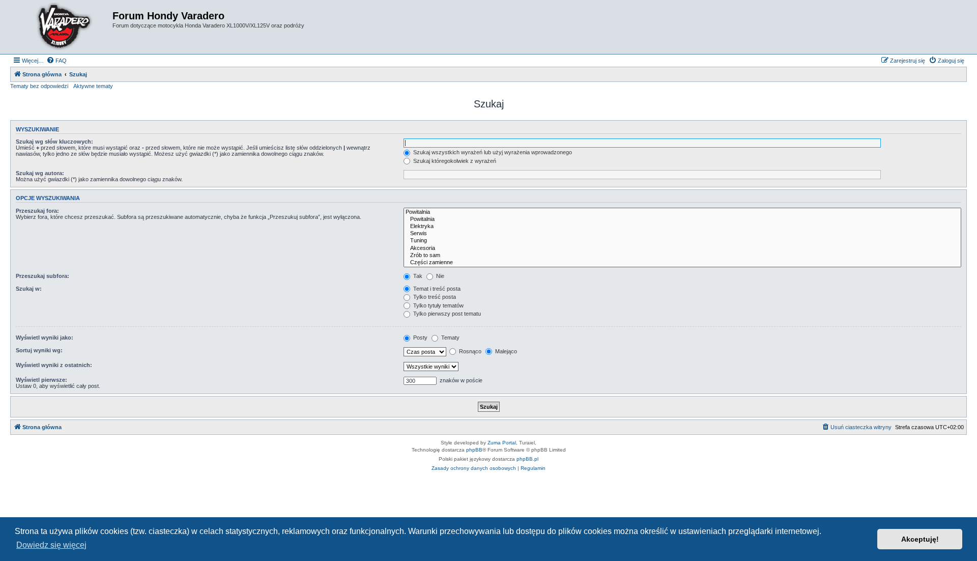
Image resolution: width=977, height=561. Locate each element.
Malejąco (505, 351)
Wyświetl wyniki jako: (44, 337)
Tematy (449, 337)
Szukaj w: (29, 289)
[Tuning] (682, 240)
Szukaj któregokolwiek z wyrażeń (454, 161)
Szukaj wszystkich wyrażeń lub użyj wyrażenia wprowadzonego (492, 152)
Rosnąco (469, 351)
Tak (417, 276)
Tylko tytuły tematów (438, 305)
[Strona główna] (62, 27)
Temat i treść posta (436, 289)
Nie (439, 276)
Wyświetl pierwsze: (41, 380)
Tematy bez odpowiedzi (39, 86)
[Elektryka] (682, 226)
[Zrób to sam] (682, 255)
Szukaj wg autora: (40, 173)
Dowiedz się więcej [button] (51, 545)
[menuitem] (56, 60)
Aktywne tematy (93, 86)
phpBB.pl (527, 459)
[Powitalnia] (682, 212)
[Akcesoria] (682, 248)
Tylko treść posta (434, 297)
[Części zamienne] (682, 262)
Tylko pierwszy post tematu (446, 314)
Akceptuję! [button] (920, 539)
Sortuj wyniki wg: (39, 350)
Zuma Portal (501, 442)
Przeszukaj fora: (37, 211)
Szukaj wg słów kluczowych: (54, 141)
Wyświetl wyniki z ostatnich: (54, 365)
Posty (419, 337)
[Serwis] (682, 233)
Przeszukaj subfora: (42, 276)
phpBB (474, 450)
